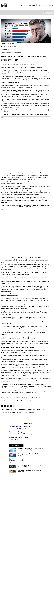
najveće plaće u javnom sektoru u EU (12, 401)
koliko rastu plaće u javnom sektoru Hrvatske (27, 398)
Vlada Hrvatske (30, 401)
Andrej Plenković (6, 398)
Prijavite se (50, 5)
